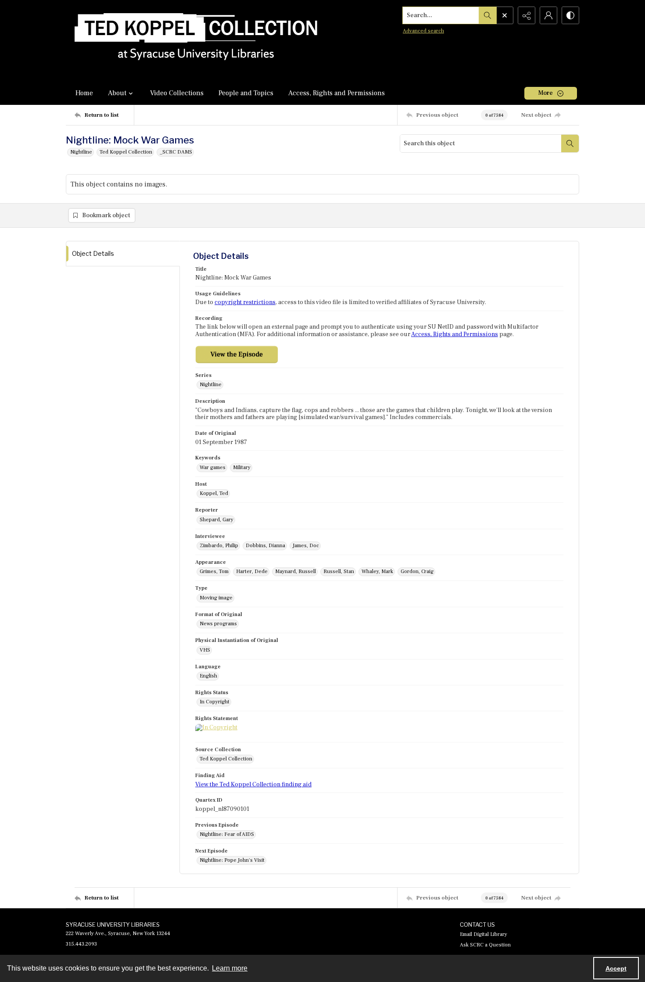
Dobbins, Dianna (265, 545)
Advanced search (423, 31)
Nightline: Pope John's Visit (232, 860)
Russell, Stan (338, 571)
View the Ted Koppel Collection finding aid (253, 784)
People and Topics (246, 93)
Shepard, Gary (216, 519)
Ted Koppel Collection (126, 152)
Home (84, 93)
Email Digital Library (483, 934)
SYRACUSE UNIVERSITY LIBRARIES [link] (113, 924)
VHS (205, 650)
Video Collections (177, 93)
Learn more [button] (229, 968)
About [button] (117, 93)
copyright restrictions (245, 302)
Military (242, 467)
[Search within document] (570, 143)
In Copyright (214, 702)
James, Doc (306, 545)
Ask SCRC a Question (485, 945)
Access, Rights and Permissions (336, 93)
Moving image (216, 598)
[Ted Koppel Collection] (196, 40)
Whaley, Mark (377, 571)
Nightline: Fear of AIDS (227, 834)
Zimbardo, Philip (219, 545)
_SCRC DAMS (176, 152)
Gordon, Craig (417, 571)
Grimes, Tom (214, 571)
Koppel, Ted (214, 493)
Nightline (81, 152)
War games (213, 467)
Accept (616, 968)
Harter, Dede (252, 571)
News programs (218, 623)
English (208, 676)
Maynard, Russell (295, 571)
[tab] (122, 253)
